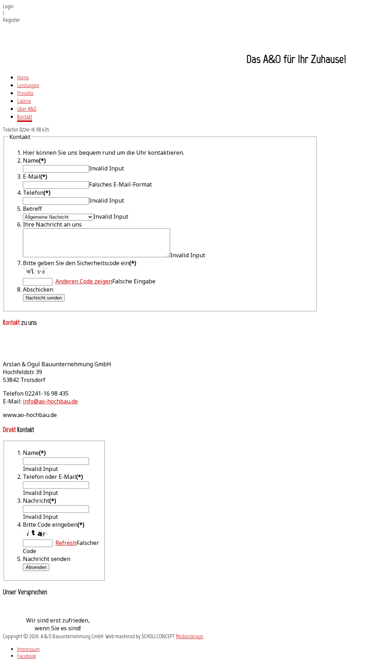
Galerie (24, 101)
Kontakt (24, 116)
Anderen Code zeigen (83, 281)
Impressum (28, 649)
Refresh (65, 543)
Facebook (26, 655)
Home (23, 77)
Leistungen (28, 85)
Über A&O (26, 108)
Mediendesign (189, 636)
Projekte (25, 93)
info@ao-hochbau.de (50, 401)
